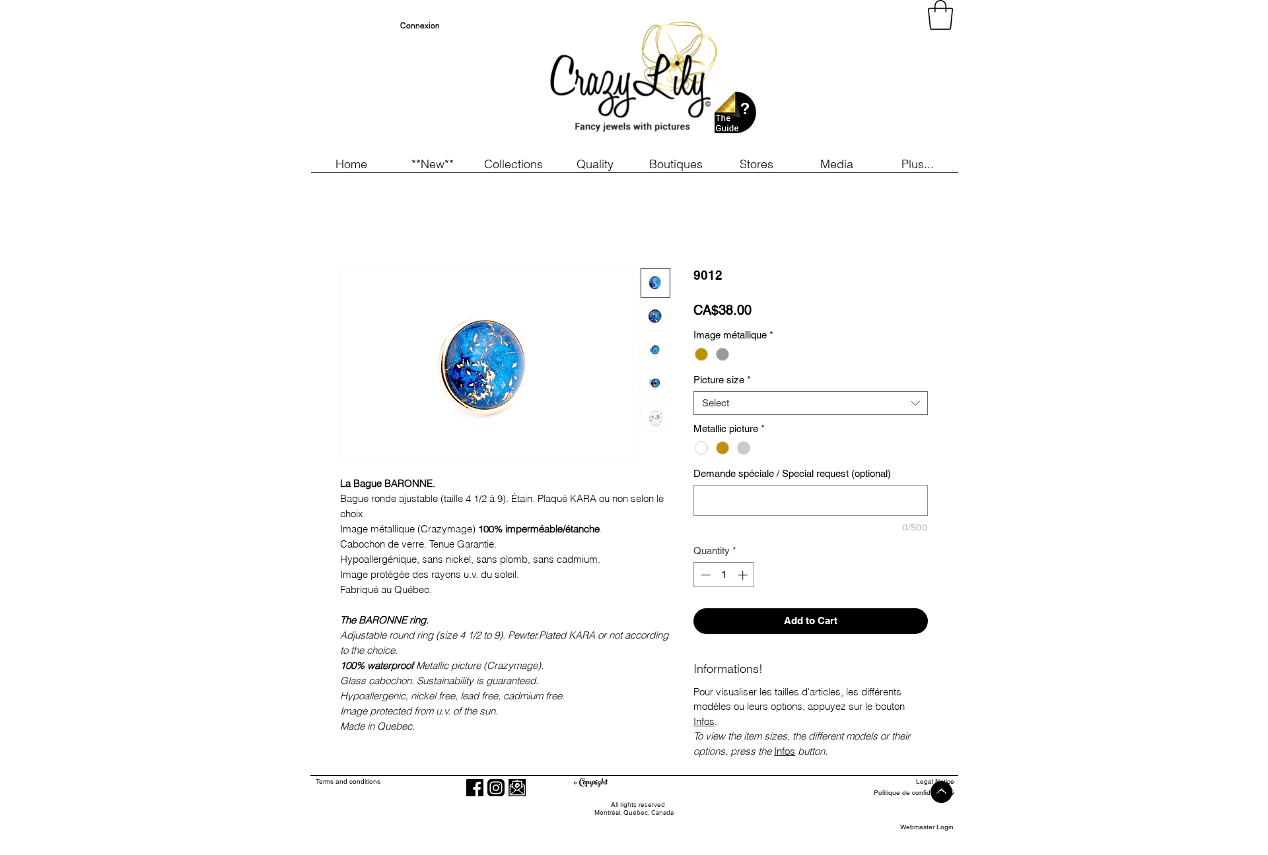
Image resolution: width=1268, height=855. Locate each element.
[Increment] (744, 575)
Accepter (1206, 832)
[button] (432, 164)
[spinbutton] (724, 575)
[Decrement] (704, 575)
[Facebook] (474, 787)
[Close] (1252, 832)
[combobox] (810, 403)
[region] (835, 79)
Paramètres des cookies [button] (1034, 832)
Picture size (722, 379)
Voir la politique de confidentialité (348, 838)
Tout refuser (1132, 832)
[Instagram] (496, 787)
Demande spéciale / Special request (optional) (792, 473)
